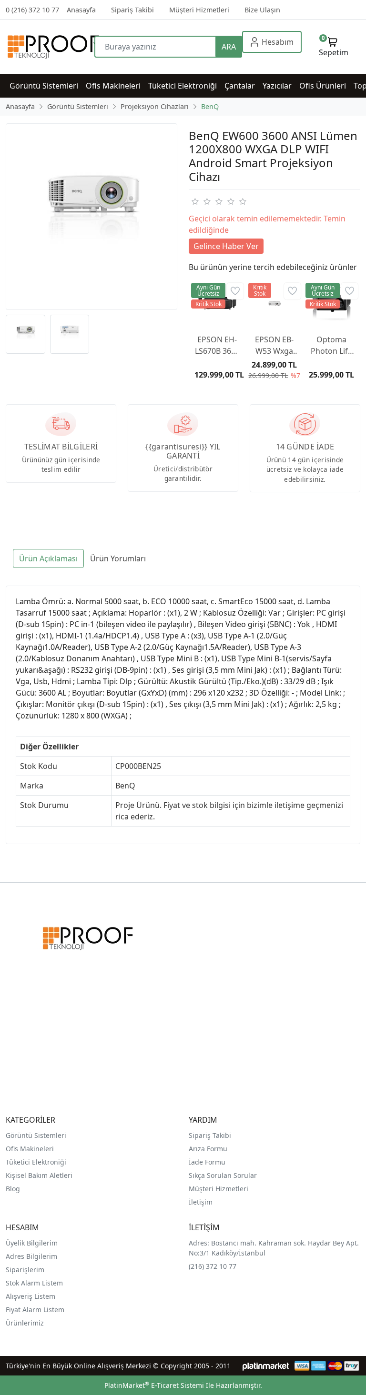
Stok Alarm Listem (34, 1282)
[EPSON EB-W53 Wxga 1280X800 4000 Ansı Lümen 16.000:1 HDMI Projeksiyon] (274, 303)
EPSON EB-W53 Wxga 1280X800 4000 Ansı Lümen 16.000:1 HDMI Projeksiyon (274, 345)
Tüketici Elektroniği (36, 1161)
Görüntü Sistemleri (36, 1135)
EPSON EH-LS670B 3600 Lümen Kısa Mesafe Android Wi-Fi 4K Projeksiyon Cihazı (217, 345)
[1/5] (195, 201)
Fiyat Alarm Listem (35, 1309)
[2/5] (201, 201)
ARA (229, 46)
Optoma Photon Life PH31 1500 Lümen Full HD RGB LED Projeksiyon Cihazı (331, 345)
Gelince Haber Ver (226, 246)
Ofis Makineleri (30, 1148)
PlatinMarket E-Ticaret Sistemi (154, 1385)
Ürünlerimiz (25, 1322)
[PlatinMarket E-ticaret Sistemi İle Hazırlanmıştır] (266, 1366)
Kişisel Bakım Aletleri (39, 1175)
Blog (13, 1188)
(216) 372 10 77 (212, 1266)
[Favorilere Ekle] (235, 291)
